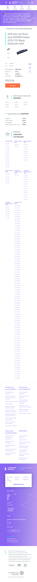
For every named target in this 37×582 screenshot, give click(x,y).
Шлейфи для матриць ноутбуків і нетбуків (10, 414)
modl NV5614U (17, 316)
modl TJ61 (26, 175)
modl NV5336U (17, 234)
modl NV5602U (17, 307)
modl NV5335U (17, 232)
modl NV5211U (17, 207)
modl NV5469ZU (17, 294)
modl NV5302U (17, 221)
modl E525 (26, 146)
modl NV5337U (17, 236)
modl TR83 (7, 211)
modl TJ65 (26, 199)
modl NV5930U (17, 360)
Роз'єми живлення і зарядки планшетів (24, 410)
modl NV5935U (17, 371)
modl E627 (26, 155)
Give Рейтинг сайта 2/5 (9, 536)
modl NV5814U (17, 325)
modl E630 (26, 157)
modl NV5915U (17, 336)
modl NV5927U (17, 353)
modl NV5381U (17, 256)
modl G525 (7, 173)
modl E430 (26, 144)
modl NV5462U (17, 287)
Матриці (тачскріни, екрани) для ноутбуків (10, 411)
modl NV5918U (17, 340)
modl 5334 (7, 149)
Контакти (25, 479)
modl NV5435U (17, 283)
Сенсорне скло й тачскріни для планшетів (25, 406)
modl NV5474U (17, 303)
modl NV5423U (17, 278)
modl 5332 (7, 147)
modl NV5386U (17, 265)
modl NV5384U (17, 261)
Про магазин (9, 480)
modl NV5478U (17, 305)
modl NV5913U (17, 334)
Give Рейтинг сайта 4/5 (12, 536)
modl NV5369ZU (17, 243)
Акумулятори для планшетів (23, 393)
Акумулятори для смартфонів (9, 442)
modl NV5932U (17, 365)
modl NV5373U (17, 247)
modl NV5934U (17, 369)
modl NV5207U (17, 205)
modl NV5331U (17, 223)
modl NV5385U (17, 263)
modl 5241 (7, 145)
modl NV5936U (17, 373)
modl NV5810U (17, 322)
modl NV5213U (17, 212)
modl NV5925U (17, 349)
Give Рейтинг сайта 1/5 (7, 536)
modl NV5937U (17, 376)
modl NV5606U (17, 309)
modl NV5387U (17, 267)
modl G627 (7, 178)
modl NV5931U (17, 362)
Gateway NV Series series (18, 203)
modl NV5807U (17, 320)
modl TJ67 (26, 181)
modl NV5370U (17, 245)
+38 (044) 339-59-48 (9, 497)
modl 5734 (7, 163)
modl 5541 (7, 158)
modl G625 (7, 176)
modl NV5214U (17, 214)
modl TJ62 (26, 177)
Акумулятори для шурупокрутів (23, 458)
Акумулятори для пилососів (23, 436)
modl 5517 (7, 154)
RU (29, 2)
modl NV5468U (17, 292)
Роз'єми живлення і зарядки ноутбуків (10, 407)
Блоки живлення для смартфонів (10, 453)
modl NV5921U (17, 342)
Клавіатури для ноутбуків (11, 401)
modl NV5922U (17, 345)
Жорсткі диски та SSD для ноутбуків (10, 418)
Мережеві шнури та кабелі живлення (24, 446)
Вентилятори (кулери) (10, 425)
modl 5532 (7, 156)
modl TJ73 (26, 190)
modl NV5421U (17, 276)
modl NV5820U (17, 329)
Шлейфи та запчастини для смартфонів (10, 450)
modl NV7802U (17, 378)
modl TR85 (7, 213)
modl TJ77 (26, 197)
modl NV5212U (17, 210)
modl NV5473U (17, 300)
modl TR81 (7, 206)
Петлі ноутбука (9, 403)
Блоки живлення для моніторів (24, 454)
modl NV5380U (17, 254)
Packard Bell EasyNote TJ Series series (27, 171)
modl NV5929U (17, 358)
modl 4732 (7, 143)
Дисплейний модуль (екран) (10, 446)
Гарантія (25, 477)
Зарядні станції (23, 439)
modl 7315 (7, 165)
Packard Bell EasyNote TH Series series (18, 171)
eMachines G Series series (9, 171)
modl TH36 (16, 175)
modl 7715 (7, 167)
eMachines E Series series (27, 142)
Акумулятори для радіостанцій (23, 450)
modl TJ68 (26, 184)
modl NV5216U (17, 219)
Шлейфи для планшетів (25, 413)
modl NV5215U (17, 216)
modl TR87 (7, 218)
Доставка (9, 477)
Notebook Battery (10, 468)
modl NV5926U (17, 351)
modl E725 (26, 160)
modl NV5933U (17, 367)
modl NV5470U (17, 296)
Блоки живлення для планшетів (24, 396)
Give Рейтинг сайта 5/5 (13, 536)
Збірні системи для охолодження (10, 422)
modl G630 (7, 180)
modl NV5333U (17, 227)
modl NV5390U (17, 274)
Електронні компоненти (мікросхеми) (25, 443)
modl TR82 (7, 209)
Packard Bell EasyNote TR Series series (9, 203)
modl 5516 (7, 152)
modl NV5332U (17, 225)
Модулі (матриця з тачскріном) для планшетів (23, 401)
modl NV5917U (17, 338)
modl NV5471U (17, 298)
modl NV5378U (17, 252)
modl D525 (16, 144)
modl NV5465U (17, 289)
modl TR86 (7, 215)
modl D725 (16, 146)
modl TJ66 (26, 179)
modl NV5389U (17, 272)
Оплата (17, 477)
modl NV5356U (17, 238)
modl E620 (26, 151)
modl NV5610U (17, 311)
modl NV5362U (17, 241)
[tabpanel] (22, 51)
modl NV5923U (17, 347)
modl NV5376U (17, 250)
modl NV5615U (17, 318)
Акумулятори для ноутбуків (9, 393)
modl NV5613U (17, 314)
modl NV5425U (17, 280)
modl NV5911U (17, 331)
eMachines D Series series (18, 142)
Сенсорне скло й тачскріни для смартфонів (9, 437)
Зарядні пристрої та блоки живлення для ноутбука (10, 397)
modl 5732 (7, 161)
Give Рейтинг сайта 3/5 (10, 536)
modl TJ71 (26, 186)
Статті (16, 479)
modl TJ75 (26, 192)
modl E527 (26, 148)
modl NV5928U (17, 356)
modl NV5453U (17, 285)
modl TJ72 (26, 188)
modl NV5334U (17, 230)
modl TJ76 (26, 195)
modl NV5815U (17, 327)
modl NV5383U (17, 258)
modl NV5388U (17, 269)
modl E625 (26, 153)
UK (25, 2)
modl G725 (7, 182)
